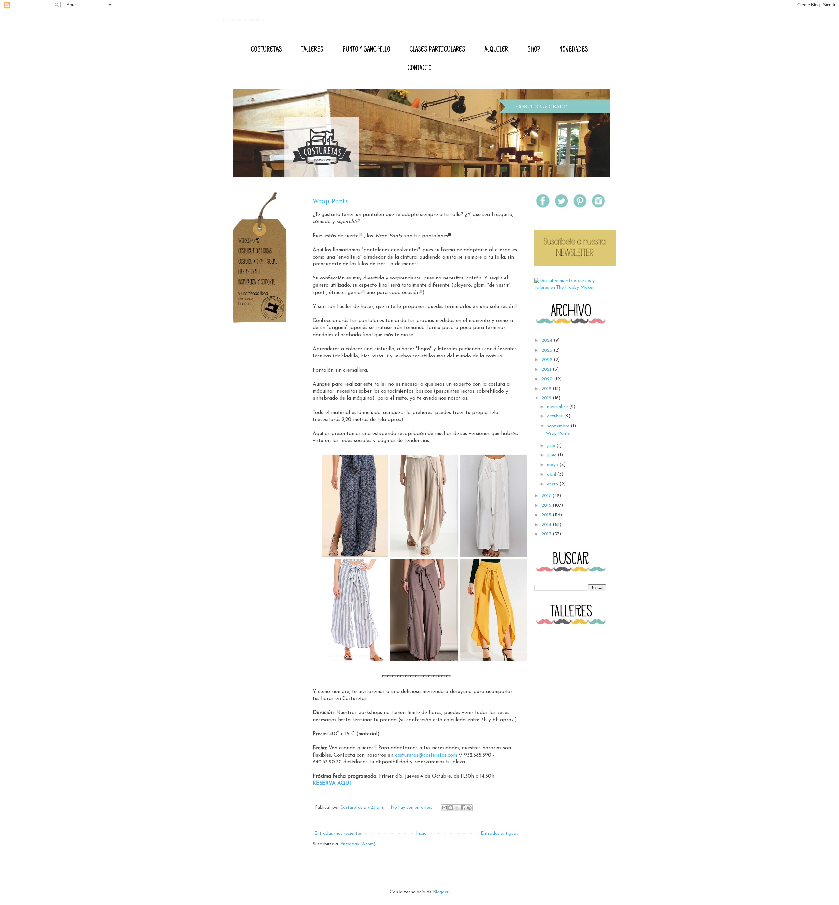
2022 (547, 359)
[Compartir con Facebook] (463, 807)
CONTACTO (419, 69)
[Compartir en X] (457, 807)
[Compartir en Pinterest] (469, 807)
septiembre (559, 426)
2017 (546, 495)
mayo (553, 464)
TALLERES (312, 50)
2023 (547, 350)
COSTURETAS (266, 50)
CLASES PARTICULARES (437, 50)
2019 (547, 388)
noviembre (558, 406)
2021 (547, 369)
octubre (555, 416)
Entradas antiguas (499, 833)
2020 (547, 379)
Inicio (421, 833)
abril (552, 474)
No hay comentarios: (412, 808)
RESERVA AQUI (332, 783)
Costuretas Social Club (243, 19)
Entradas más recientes (338, 833)
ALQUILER (496, 50)
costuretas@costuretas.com (426, 755)
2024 (547, 340)
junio (552, 455)
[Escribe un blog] (450, 807)
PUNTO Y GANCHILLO (366, 50)
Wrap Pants (331, 201)
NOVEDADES (573, 50)
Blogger (440, 892)
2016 (547, 505)
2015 (547, 515)
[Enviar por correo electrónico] (444, 807)
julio (551, 445)
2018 (547, 398)
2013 (547, 534)
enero (553, 484)
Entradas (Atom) (357, 844)
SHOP (533, 50)
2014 (547, 524)
